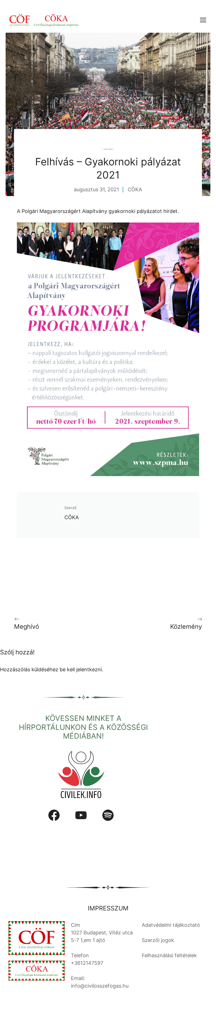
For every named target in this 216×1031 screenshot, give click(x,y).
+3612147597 (87, 963)
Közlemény (186, 626)
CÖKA (135, 189)
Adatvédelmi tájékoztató (171, 925)
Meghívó (26, 626)
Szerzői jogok (158, 940)
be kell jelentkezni (81, 669)
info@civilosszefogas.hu (100, 986)
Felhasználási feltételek (169, 955)
